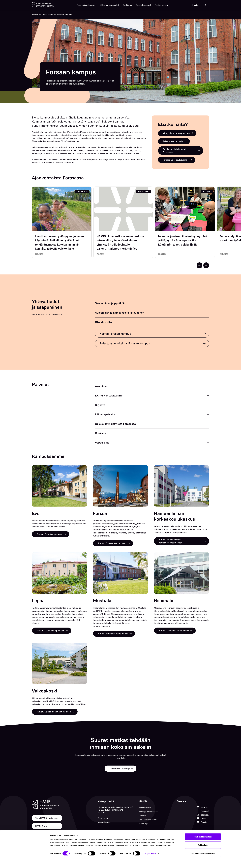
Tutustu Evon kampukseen (49, 534)
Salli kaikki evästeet (203, 837)
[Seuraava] (206, 265)
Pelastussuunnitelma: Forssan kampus (125, 343)
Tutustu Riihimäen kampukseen (174, 630)
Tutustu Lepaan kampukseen (51, 630)
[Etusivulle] (43, 4)
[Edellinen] (199, 265)
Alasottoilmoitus (145, 808)
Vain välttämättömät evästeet (203, 853)
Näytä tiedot (150, 853)
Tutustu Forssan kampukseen (112, 543)
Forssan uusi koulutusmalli (176, 160)
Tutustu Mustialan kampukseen (113, 633)
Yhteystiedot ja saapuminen (176, 133)
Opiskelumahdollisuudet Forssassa (174, 150)
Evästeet (142, 816)
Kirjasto (100, 405)
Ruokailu (100, 433)
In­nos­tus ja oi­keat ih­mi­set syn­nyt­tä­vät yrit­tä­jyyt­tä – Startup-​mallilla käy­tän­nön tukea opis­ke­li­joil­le (183, 240)
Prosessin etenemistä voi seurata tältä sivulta (53, 162)
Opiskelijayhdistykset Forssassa (115, 424)
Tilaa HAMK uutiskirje (119, 768)
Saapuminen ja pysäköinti (111, 303)
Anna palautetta (104, 822)
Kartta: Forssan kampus (115, 333)
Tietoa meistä (47, 14)
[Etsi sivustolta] (205, 5)
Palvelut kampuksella (173, 141)
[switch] (91, 853)
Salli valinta (203, 845)
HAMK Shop (41, 826)
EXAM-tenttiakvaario (109, 395)
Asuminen (101, 386)
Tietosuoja (143, 824)
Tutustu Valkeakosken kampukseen (54, 711)
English (195, 5)
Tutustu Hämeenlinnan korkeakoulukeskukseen (170, 541)
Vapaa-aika (102, 442)
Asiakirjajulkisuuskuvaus (148, 812)
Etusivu (35, 14)
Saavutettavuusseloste (148, 820)
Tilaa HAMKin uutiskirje (46, 818)
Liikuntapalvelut (105, 414)
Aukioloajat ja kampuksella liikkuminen (119, 312)
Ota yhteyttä (103, 322)
